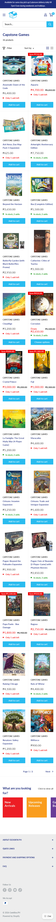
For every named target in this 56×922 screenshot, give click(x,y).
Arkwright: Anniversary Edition (42, 146)
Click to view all (45, 788)
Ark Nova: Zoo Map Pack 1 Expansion (12, 146)
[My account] (45, 14)
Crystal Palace (9, 381)
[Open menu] (4, 15)
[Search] (49, 24)
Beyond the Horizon (12, 204)
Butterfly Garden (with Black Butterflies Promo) (13, 264)
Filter (9, 48)
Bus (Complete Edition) (42, 204)
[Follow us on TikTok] (20, 890)
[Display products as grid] (47, 48)
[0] (51, 14)
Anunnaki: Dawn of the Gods (14, 86)
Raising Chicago (10, 683)
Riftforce (35, 740)
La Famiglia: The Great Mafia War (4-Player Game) (13, 441)
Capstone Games (11, 81)
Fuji (32, 381)
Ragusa (34, 624)
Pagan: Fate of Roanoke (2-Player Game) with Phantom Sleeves (42, 564)
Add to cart (14, 104)
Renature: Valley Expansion (10, 742)
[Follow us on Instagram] (10, 890)
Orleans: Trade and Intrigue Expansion (40, 503)
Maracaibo (36, 438)
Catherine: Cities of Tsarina (40, 262)
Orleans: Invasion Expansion (11, 503)
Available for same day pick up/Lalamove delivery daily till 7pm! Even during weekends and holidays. (28, 4)
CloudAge (7, 323)
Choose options (42, 342)
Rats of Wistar (38, 683)
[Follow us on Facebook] (5, 890)
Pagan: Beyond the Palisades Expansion (12, 563)
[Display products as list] (52, 48)
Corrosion (35, 323)
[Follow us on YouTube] (15, 890)
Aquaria (34, 84)
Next (48, 771)
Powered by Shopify (11, 916)
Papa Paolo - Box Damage (11, 626)
